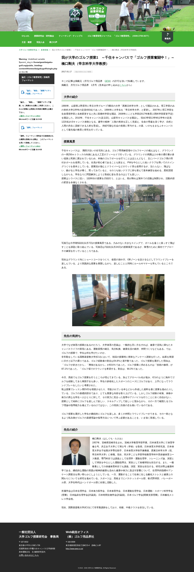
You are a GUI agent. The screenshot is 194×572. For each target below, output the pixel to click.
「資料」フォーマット (33, 128)
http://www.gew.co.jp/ (74, 549)
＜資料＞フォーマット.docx (29, 146)
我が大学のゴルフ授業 (83, 72)
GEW (107, 81)
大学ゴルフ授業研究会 (28, 50)
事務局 (168, 38)
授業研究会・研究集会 (44, 36)
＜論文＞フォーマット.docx (29, 116)
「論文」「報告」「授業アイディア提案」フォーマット (38, 92)
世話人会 (40, 42)
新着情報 (44, 50)
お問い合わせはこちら (29, 555)
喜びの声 (53, 42)
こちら (123, 85)
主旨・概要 (27, 42)
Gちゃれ (25, 36)
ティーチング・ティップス (71, 36)
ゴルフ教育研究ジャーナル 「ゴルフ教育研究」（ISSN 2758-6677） (118, 36)
